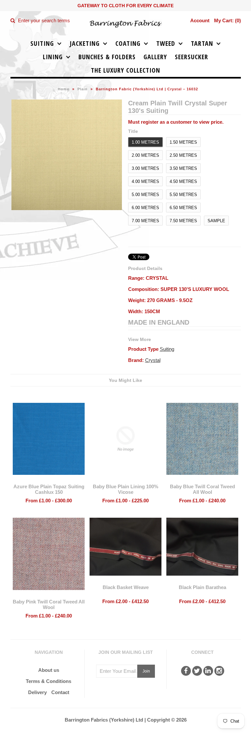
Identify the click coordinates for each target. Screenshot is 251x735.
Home (63, 89)
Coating (128, 43)
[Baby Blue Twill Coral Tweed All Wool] (202, 479)
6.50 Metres (183, 207)
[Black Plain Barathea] (202, 580)
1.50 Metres (183, 142)
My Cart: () (227, 20)
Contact (60, 692)
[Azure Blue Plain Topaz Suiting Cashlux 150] (49, 479)
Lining (53, 56)
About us (48, 670)
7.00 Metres (145, 220)
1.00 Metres (145, 142)
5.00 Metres (145, 194)
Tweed (165, 43)
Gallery (155, 56)
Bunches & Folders (107, 56)
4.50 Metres (183, 181)
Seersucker (191, 56)
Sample (216, 220)
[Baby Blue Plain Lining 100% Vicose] (125, 479)
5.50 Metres (183, 194)
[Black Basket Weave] (125, 580)
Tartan (202, 43)
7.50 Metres (183, 220)
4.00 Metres (145, 181)
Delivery (37, 692)
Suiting (42, 43)
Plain (82, 89)
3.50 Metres (183, 168)
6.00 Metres (145, 207)
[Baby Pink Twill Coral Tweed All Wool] (49, 595)
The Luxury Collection (125, 70)
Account (199, 20)
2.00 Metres (145, 155)
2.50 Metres (183, 155)
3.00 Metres (145, 168)
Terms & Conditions (48, 681)
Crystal (152, 360)
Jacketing (85, 43)
